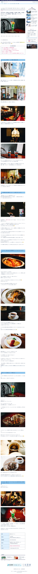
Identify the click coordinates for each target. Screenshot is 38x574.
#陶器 (34, 33)
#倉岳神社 (29, 33)
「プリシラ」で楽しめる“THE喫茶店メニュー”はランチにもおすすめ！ (10, 50)
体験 (16, 3)
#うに (32, 33)
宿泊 (11, 3)
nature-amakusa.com (20, 572)
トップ (1, 8)
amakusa (4, 8)
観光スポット (5, 3)
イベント (2, 3)
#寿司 (28, 36)
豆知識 (18, 3)
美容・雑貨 (13, 3)
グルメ (9, 3)
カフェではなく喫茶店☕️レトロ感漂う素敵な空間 (8, 47)
